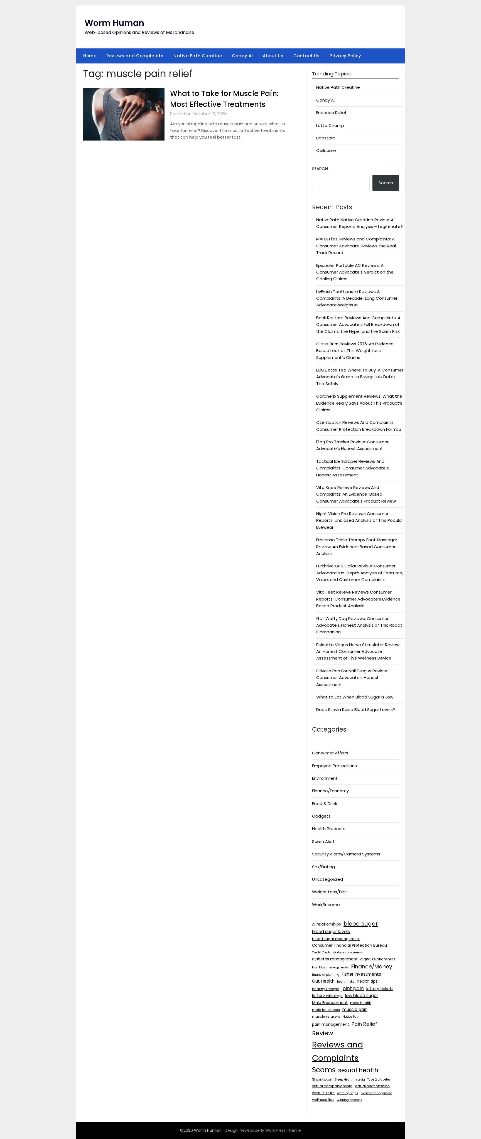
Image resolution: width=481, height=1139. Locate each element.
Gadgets (321, 816)
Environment (325, 778)
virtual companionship (332, 1086)
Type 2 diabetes (379, 1080)
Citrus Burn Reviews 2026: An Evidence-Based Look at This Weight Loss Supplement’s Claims (356, 350)
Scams (324, 1070)
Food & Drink (324, 803)
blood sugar (360, 924)
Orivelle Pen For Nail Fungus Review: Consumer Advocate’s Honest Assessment (352, 677)
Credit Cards (321, 952)
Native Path (351, 1017)
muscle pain (354, 1009)
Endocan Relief (331, 112)
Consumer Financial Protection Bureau (349, 945)
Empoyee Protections (334, 766)
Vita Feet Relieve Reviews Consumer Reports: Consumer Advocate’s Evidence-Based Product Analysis (359, 599)
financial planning (325, 975)
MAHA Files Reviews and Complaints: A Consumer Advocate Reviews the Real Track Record (356, 245)
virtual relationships (372, 1086)
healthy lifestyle (325, 989)
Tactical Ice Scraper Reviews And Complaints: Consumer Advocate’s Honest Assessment (352, 468)
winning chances (349, 1100)
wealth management (376, 1093)
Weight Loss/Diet (329, 892)
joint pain (353, 988)
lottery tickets (379, 989)
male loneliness (326, 1009)
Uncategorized (327, 879)
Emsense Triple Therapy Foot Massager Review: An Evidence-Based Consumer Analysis (356, 546)
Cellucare (326, 150)
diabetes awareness (348, 952)
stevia (360, 1080)
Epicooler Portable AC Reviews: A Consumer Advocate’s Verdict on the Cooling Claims (355, 272)
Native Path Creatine (197, 56)
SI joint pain (322, 1079)
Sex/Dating (323, 867)
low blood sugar (361, 995)
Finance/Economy (330, 791)
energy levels (339, 967)
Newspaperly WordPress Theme (270, 1130)
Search (320, 168)
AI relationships (326, 924)
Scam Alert (323, 841)
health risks (345, 982)
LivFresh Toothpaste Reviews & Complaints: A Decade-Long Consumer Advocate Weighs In (356, 298)
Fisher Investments (361, 974)
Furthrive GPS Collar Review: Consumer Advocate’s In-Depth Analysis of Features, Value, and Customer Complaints (359, 572)
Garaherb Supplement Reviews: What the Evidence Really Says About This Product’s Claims (359, 403)
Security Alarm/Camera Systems (346, 854)
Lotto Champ (330, 125)
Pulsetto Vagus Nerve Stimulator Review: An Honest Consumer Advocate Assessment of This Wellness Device (358, 651)
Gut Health (323, 981)
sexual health (358, 1070)
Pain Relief (364, 1023)
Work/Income (326, 904)
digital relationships (377, 959)
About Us (273, 56)
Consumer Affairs (330, 753)
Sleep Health (344, 1080)
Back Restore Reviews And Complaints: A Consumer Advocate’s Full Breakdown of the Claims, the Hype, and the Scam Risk (358, 324)
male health (360, 1002)
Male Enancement (330, 1002)
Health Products (328, 829)
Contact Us (306, 56)
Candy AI (242, 56)
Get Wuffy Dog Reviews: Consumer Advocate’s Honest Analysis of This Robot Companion (359, 625)
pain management (330, 1024)
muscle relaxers (326, 1016)
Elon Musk (319, 967)
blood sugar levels (331, 931)
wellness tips (323, 1099)
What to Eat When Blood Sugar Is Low (354, 697)
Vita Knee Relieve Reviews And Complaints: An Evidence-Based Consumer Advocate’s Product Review (356, 494)
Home (89, 56)
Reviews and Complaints (134, 56)
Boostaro (325, 138)
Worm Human (114, 23)
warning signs (347, 1093)
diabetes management (335, 959)
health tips (367, 981)
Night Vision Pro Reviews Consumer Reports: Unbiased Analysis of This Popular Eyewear (359, 520)
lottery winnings (327, 995)
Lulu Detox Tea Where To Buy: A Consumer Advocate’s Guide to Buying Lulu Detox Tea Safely (359, 377)
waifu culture (323, 1093)
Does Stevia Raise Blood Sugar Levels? (355, 709)
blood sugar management (336, 938)
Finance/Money (371, 966)
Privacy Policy (345, 56)
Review (322, 1033)
